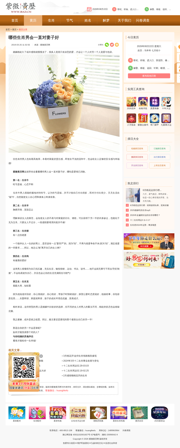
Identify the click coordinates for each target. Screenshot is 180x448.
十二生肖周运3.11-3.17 (140, 220)
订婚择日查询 (160, 148)
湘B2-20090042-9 (110, 434)
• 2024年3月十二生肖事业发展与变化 (80, 361)
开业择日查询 (137, 165)
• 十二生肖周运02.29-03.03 (75, 366)
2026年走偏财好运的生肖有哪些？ (145, 215)
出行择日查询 (160, 157)
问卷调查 (126, 430)
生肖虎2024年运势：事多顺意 (143, 225)
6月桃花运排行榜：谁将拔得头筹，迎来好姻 (149, 205)
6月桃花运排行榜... (152, 190)
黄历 (14, 29)
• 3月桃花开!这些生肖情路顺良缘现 (79, 356)
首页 (8, 29)
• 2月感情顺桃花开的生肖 (74, 375)
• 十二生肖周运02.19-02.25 (75, 370)
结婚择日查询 (137, 148)
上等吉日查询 (160, 165)
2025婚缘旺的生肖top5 (140, 210)
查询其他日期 (149, 76)
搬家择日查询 (137, 157)
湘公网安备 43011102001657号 (76, 434)
